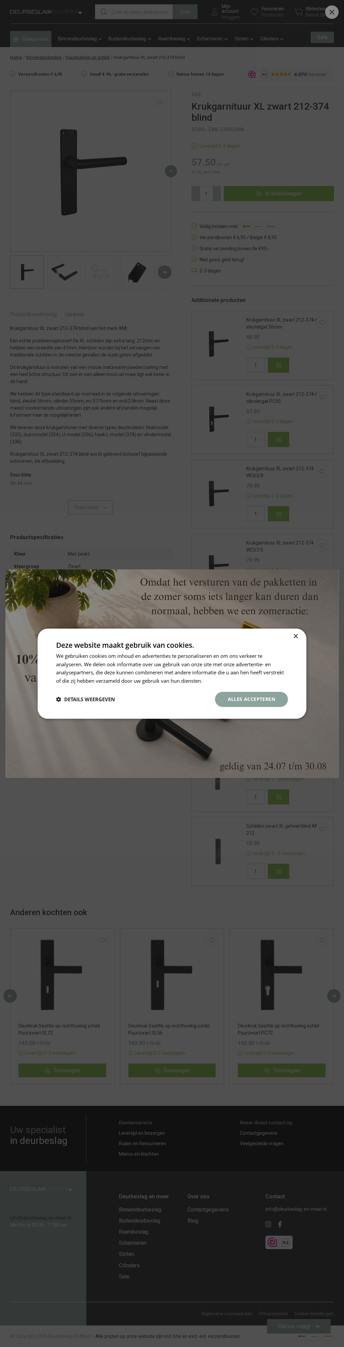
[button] (85, 699)
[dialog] (172, 673)
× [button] (295, 636)
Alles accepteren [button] (251, 699)
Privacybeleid (219, 680)
